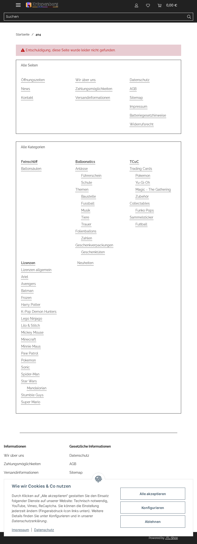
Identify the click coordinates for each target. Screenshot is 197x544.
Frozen (26, 298)
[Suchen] (189, 17)
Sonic (25, 367)
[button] (136, 5)
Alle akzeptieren (153, 494)
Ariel (24, 277)
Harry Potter (30, 305)
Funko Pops (144, 210)
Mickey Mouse (32, 332)
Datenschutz (44, 530)
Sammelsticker (141, 217)
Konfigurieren (153, 508)
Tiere (85, 217)
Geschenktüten (93, 252)
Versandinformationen (92, 98)
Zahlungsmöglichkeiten (93, 89)
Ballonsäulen (31, 169)
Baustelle (88, 196)
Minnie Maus (31, 346)
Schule (86, 182)
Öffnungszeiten (33, 80)
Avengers (28, 284)
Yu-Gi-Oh (142, 182)
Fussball (87, 203)
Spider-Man (30, 374)
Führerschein (91, 175)
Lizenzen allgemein (36, 270)
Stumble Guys (32, 395)
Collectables (140, 203)
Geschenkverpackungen (94, 245)
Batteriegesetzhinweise (148, 115)
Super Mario (30, 402)
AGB (133, 89)
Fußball (141, 224)
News (25, 89)
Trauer (86, 224)
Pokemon (142, 175)
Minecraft (28, 339)
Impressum (20, 530)
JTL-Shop (171, 538)
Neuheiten (85, 263)
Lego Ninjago (31, 318)
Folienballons (85, 231)
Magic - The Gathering (153, 189)
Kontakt (27, 98)
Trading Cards (141, 169)
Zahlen (86, 238)
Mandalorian (36, 388)
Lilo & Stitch (30, 325)
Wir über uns (85, 80)
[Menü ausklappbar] (18, 3)
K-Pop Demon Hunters (38, 311)
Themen (81, 189)
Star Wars (29, 381)
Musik (85, 210)
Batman (27, 291)
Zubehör (142, 196)
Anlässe (81, 169)
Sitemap (136, 98)
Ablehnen (153, 522)
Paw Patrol (29, 353)
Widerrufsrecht (142, 124)
